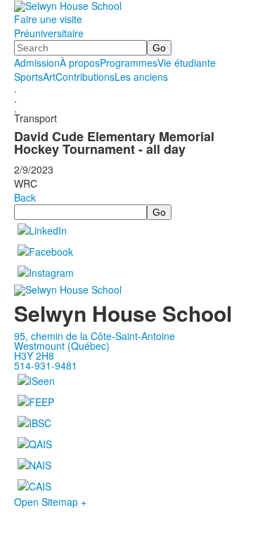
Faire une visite (48, 19)
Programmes (128, 63)
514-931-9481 (45, 365)
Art (49, 77)
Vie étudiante (186, 63)
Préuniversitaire (49, 33)
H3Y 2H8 (34, 355)
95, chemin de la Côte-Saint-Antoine (94, 336)
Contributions (85, 77)
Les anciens (141, 77)
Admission (37, 63)
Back (25, 197)
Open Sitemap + (50, 502)
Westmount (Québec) (62, 346)
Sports (28, 77)
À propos (80, 63)
